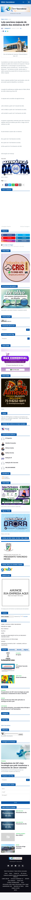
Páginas (26, 649)
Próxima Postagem (24, 226)
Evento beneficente (21, 677)
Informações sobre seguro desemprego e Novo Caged (15, 884)
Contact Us (16, 873)
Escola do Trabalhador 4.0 (17, 878)
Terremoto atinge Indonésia (20, 847)
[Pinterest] (16, 185)
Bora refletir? (19, 835)
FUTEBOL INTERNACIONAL (13, 882)
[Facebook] (3, 31)
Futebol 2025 (20, 880)
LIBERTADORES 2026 (7, 886)
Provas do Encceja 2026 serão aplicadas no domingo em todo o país (13, 700)
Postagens (6, 477)
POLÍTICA (3, 631)
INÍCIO (15, 890)
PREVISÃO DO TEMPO (6, 626)
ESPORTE (3, 641)
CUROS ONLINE (5, 878)
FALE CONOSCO (4, 628)
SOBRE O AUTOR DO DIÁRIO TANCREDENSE (11, 624)
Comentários (6, 478)
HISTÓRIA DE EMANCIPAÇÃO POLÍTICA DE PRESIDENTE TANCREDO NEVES (13, 636)
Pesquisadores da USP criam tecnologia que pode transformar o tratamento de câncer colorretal (15, 692)
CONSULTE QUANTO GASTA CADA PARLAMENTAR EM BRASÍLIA (15, 876)
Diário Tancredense (8, 2)
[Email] (19, 185)
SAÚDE (2, 633)
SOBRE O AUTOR (15, 888)
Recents (19, 649)
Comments (12, 649)
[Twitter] (5, 31)
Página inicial (4, 19)
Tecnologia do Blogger (8, 245)
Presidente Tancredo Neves (21, 666)
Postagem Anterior (6, 226)
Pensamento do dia (21, 812)
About (10, 873)
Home (6, 873)
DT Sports (18, 654)
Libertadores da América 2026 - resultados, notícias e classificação (14, 644)
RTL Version (23, 873)
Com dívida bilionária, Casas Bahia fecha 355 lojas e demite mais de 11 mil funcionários (15, 708)
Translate (25, 616)
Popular (4, 649)
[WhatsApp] (7, 31)
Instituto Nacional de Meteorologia (9, 639)
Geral (9, 19)
